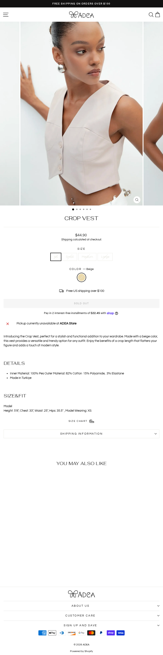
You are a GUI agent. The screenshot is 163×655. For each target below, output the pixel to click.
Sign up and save (80, 625)
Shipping (66, 239)
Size (81, 248)
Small (70, 256)
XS (56, 256)
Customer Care (80, 615)
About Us (81, 605)
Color (81, 269)
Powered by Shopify (81, 651)
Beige (81, 277)
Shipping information (81, 433)
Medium (87, 256)
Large (105, 256)
